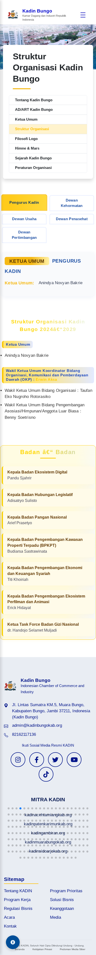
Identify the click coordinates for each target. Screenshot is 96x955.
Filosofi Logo (26, 139)
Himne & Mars (27, 148)
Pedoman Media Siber (72, 949)
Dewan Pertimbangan (24, 235)
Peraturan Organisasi (33, 168)
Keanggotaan (62, 908)
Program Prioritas (66, 891)
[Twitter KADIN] (55, 759)
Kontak (10, 926)
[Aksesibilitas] (13, 942)
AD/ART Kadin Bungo (34, 109)
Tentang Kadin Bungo (33, 100)
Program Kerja (17, 899)
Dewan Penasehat (72, 219)
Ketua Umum (26, 119)
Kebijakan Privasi (42, 949)
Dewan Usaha (24, 219)
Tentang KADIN (18, 891)
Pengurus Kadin (24, 202)
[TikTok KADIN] (46, 774)
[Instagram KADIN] (18, 759)
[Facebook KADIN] (36, 759)
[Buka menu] (83, 15)
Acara (9, 917)
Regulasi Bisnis (18, 908)
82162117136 (24, 734)
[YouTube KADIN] (74, 759)
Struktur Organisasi (32, 129)
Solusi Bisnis (62, 899)
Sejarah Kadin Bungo (33, 158)
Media (55, 917)
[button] (9, 808)
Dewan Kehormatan (72, 203)
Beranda (20, 949)
